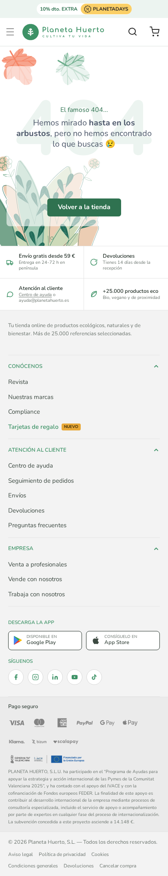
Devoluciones (26, 510)
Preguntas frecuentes (37, 525)
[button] (10, 32)
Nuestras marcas (30, 397)
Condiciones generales (33, 866)
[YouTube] (74, 677)
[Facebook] (16, 677)
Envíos (17, 495)
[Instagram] (35, 677)
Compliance (24, 412)
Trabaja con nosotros (36, 594)
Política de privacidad (62, 854)
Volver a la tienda (84, 207)
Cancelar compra (117, 866)
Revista (18, 382)
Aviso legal (20, 854)
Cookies (100, 854)
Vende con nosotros (35, 579)
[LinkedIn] (55, 677)
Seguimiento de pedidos (41, 481)
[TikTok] (94, 677)
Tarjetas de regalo (43, 427)
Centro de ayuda (35, 295)
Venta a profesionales (37, 564)
